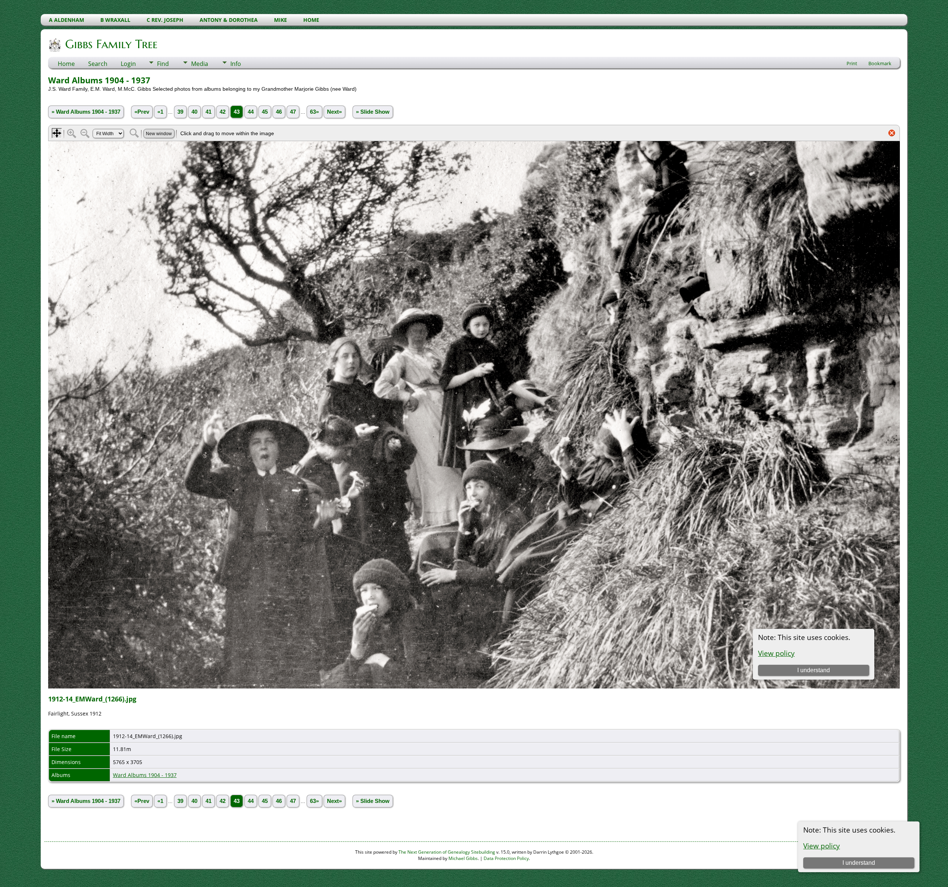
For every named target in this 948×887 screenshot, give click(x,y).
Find (163, 64)
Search (97, 64)
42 (223, 112)
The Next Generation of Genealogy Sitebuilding (446, 852)
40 (194, 112)
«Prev (141, 112)
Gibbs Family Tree (111, 44)
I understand (858, 863)
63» (314, 112)
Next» (334, 112)
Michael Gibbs (463, 858)
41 (208, 112)
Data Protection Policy (506, 858)
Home (66, 64)
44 (251, 112)
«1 (160, 112)
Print (852, 63)
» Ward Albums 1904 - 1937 (85, 112)
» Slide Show (373, 112)
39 (180, 112)
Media (199, 64)
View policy (821, 845)
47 (293, 112)
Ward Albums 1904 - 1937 (145, 774)
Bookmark (879, 63)
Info (235, 64)
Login (128, 64)
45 (265, 112)
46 (279, 112)
